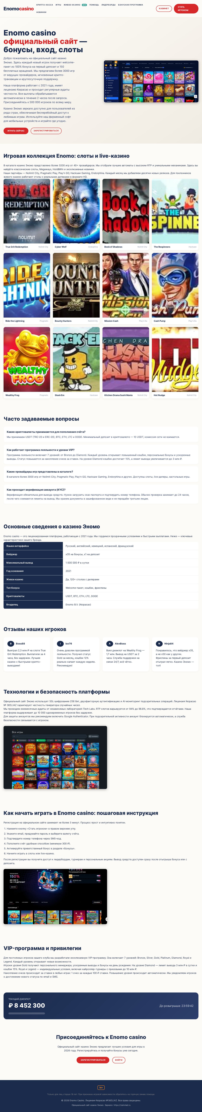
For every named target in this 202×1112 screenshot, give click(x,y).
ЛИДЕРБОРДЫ (108, 5)
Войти (118, 1060)
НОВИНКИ (41, 12)
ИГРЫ (58, 5)
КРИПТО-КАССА (44, 5)
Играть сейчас (16, 131)
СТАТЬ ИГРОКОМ (183, 8)
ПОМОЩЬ (94, 5)
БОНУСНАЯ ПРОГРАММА (130, 5)
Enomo (19, 9)
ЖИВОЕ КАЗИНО (75, 5)
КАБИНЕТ (164, 8)
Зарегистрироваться (46, 131)
